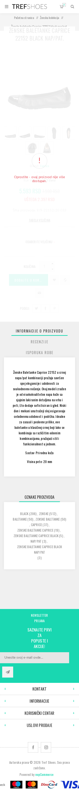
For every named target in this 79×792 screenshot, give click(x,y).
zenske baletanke (48, 519)
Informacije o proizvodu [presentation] (39, 331)
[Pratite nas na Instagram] (46, 747)
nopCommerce (44, 774)
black (24, 513)
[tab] (39, 331)
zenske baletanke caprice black (36, 535)
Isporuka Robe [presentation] (39, 352)
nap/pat (36, 541)
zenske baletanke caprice (35, 530)
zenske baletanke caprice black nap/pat (39, 549)
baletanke (20, 519)
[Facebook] (33, 747)
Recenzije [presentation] (39, 341)
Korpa (64, 4)
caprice (36, 524)
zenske (43, 513)
